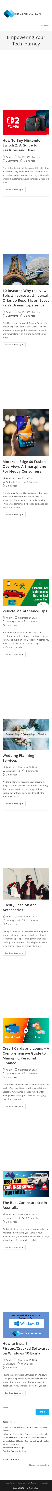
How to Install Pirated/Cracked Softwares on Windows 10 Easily (26, 1348)
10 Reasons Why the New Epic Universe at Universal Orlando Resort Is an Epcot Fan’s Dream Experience (26, 298)
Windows (10, 1363)
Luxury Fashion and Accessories (20, 907)
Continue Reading (15, 190)
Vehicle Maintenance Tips (25, 611)
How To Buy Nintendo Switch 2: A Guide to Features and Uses (21, 145)
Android (10, 482)
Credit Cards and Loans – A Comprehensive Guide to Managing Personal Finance (26, 1055)
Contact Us (43, 1483)
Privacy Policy (9, 1483)
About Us (21, 1483)
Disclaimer (32, 1483)
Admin (9, 157)
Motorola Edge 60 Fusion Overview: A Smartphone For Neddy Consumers (24, 466)
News (38, 157)
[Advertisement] (26, 83)
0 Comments (12, 160)
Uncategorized (13, 621)
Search (5, 1407)
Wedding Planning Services (14, 1451)
